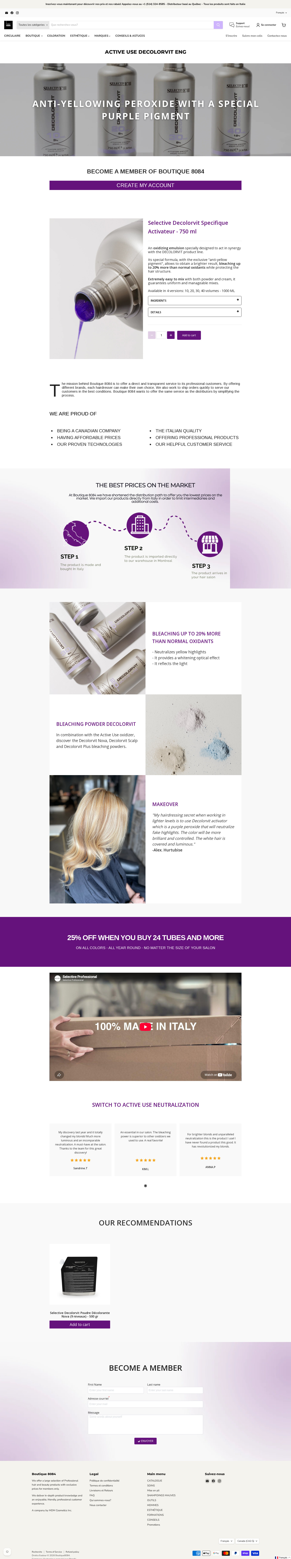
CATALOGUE (154, 1480)
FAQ (92, 1495)
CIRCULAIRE (12, 36)
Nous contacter (98, 1505)
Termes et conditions (101, 1485)
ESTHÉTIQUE (79, 36)
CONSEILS (153, 1520)
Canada (245, 1541)
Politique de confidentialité (104, 1480)
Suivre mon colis (252, 36)
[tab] (145, 1185)
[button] (283, 1557)
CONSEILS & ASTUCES (130, 36)
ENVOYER (147, 1441)
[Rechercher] (218, 25)
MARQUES (101, 36)
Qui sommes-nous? (100, 1500)
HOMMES (152, 1505)
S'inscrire (231, 36)
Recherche (37, 1551)
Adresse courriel (99, 1398)
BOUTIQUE (33, 36)
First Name (95, 1384)
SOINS (151, 1485)
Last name (153, 1384)
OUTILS (151, 1500)
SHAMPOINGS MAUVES (161, 1495)
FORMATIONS (155, 1515)
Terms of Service (54, 1551)
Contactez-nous (277, 36)
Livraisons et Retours (101, 1490)
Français (280, 12)
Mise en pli (153, 1490)
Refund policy (72, 1551)
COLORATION (56, 36)
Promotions (153, 1524)
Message (93, 1412)
